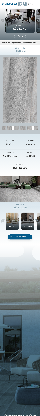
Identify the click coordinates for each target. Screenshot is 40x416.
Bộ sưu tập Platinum (30, 43)
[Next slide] (37, 20)
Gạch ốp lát (16, 43)
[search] (30, 4)
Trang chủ (6, 43)
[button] (10, 128)
